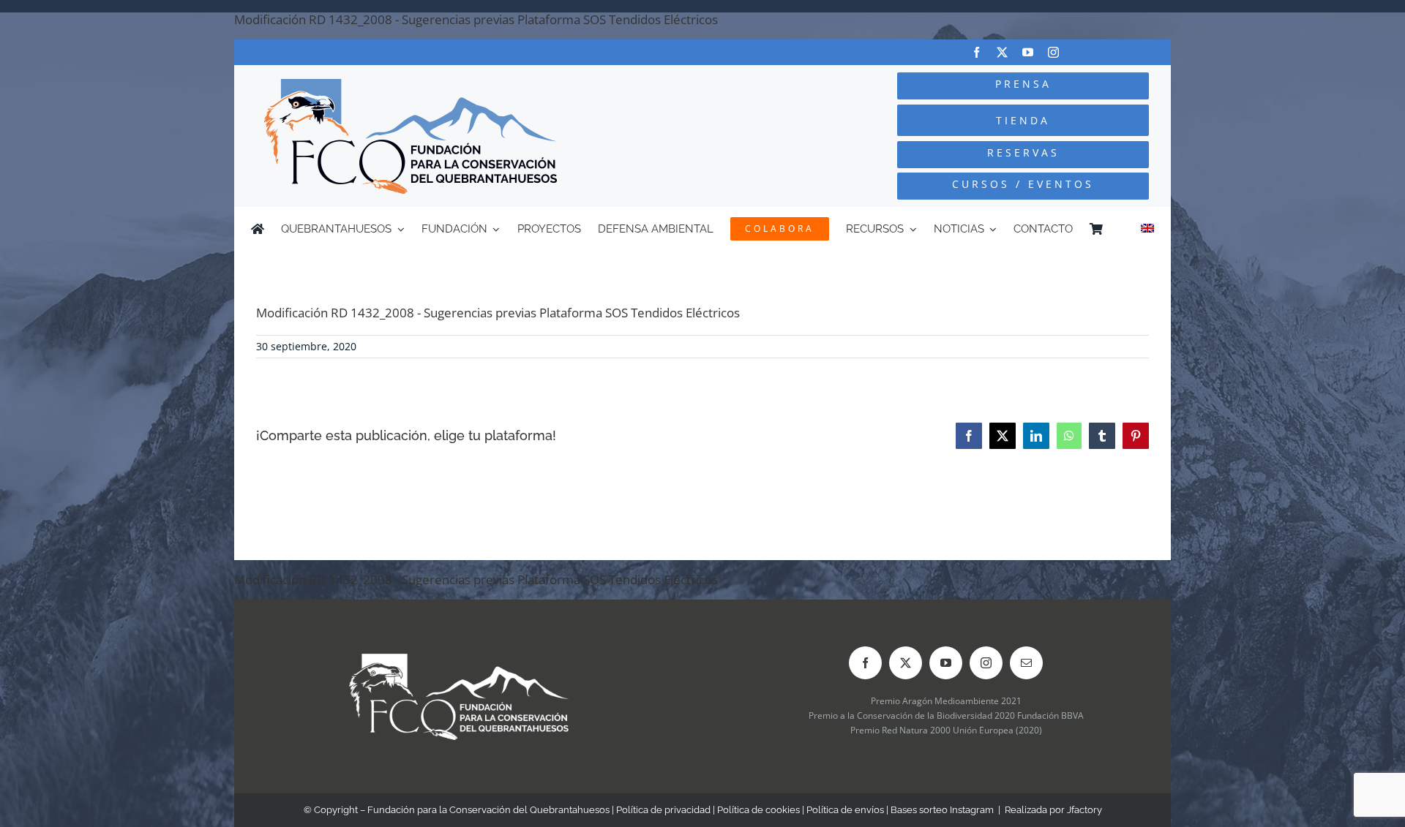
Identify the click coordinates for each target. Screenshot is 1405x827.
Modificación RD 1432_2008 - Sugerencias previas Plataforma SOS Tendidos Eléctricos (476, 19)
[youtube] (1027, 52)
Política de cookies (758, 809)
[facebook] (976, 52)
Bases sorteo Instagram (942, 809)
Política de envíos (845, 809)
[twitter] (1002, 52)
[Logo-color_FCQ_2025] (410, 85)
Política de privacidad (663, 809)
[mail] (1026, 662)
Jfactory (1084, 809)
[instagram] (1053, 52)
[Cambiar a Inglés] (1147, 229)
